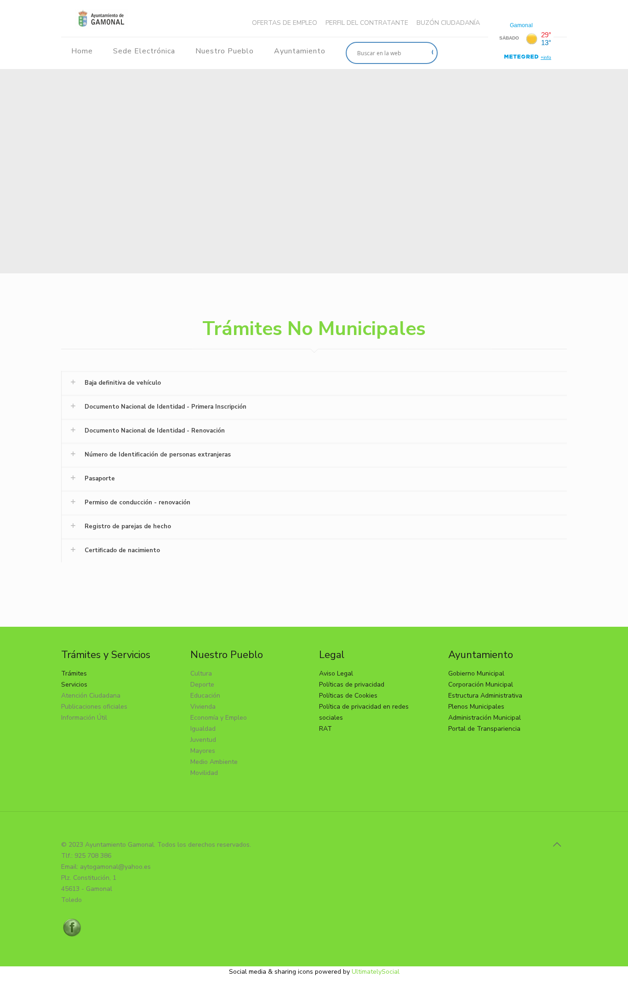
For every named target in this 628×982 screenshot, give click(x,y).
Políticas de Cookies (348, 695)
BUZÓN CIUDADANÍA (448, 23)
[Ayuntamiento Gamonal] (101, 18)
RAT (325, 728)
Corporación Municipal (480, 684)
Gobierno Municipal (476, 673)
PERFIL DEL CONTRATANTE (366, 23)
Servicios (74, 684)
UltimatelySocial (376, 971)
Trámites (74, 673)
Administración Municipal (484, 717)
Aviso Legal (336, 673)
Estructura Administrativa (485, 695)
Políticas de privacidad (351, 684)
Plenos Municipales (476, 706)
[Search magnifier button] (426, 52)
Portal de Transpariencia (484, 728)
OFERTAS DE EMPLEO (284, 23)
